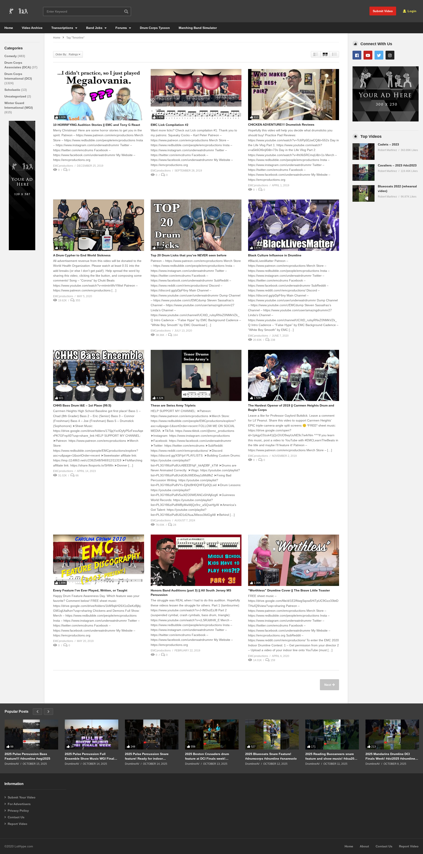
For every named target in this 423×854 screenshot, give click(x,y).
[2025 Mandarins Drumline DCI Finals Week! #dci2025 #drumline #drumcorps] (392, 735)
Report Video (17, 824)
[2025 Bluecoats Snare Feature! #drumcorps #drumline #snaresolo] (272, 735)
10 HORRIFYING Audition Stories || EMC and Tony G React (96, 125)
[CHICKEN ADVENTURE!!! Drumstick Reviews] (293, 94)
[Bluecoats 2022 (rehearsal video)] (363, 193)
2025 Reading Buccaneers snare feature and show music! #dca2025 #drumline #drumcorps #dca (331, 756)
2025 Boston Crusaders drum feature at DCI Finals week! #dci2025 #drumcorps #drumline (209, 756)
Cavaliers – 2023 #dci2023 (397, 165)
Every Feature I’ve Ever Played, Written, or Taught (90, 590)
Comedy (11, 56)
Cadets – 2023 (388, 144)
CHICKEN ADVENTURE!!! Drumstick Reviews (281, 124)
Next (328, 684)
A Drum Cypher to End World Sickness (82, 255)
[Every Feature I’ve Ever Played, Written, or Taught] (98, 560)
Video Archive (32, 28)
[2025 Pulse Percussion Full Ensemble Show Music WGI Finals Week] (91, 735)
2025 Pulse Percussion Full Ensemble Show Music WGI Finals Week (90, 756)
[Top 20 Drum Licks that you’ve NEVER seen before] (196, 225)
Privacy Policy (18, 810)
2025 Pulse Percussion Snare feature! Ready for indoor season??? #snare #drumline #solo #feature (151, 756)
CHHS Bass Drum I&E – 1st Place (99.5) (82, 405)
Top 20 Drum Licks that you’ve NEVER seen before (188, 255)
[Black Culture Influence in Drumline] (293, 225)
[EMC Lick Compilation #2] (196, 94)
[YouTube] (368, 55)
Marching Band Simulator (198, 28)
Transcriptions (62, 28)
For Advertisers (19, 804)
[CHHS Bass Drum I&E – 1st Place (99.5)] (98, 375)
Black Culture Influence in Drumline (274, 255)
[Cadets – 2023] (363, 151)
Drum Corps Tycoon (155, 28)
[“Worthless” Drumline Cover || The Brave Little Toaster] (293, 560)
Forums (121, 28)
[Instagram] (390, 55)
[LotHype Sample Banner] (22, 249)
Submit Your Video (21, 797)
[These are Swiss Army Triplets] (196, 375)
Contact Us (16, 817)
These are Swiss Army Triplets (173, 405)
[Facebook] (356, 55)
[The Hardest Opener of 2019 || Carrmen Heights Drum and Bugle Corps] (293, 375)
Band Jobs (94, 28)
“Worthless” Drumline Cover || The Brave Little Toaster (289, 590)
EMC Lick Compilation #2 (169, 125)
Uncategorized (15, 96)
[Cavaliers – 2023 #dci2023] (363, 172)
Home (8, 28)
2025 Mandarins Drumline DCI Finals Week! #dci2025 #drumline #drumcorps (390, 756)
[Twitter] (379, 55)
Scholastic (12, 89)
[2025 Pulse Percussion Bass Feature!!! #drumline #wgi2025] (31, 735)
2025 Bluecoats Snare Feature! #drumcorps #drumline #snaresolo (271, 756)
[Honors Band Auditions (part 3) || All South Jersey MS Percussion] (196, 560)
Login (411, 11)
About (364, 846)
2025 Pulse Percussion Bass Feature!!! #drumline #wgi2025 (27, 756)
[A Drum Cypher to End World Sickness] (98, 225)
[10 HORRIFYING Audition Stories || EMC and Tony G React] (98, 94)
